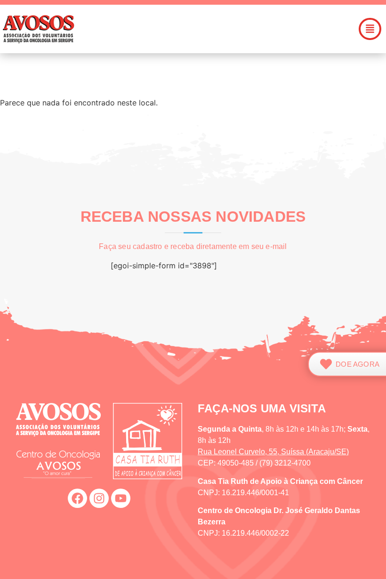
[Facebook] (77, 498)
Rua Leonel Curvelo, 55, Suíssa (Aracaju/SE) (273, 452)
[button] (231, 29)
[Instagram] (99, 498)
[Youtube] (120, 498)
